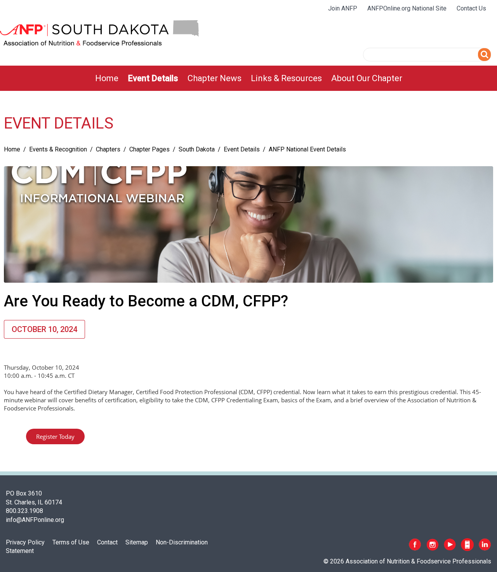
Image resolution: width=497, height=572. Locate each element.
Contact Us (471, 8)
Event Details (153, 78)
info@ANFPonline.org (35, 519)
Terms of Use (70, 542)
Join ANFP (342, 8)
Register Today (55, 436)
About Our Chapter (366, 78)
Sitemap (136, 542)
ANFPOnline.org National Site (407, 8)
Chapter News (215, 78)
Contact (107, 542)
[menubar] (248, 78)
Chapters (108, 149)
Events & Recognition (58, 149)
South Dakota (197, 149)
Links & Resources (286, 78)
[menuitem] (106, 78)
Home (106, 78)
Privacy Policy (25, 542)
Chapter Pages (149, 149)
